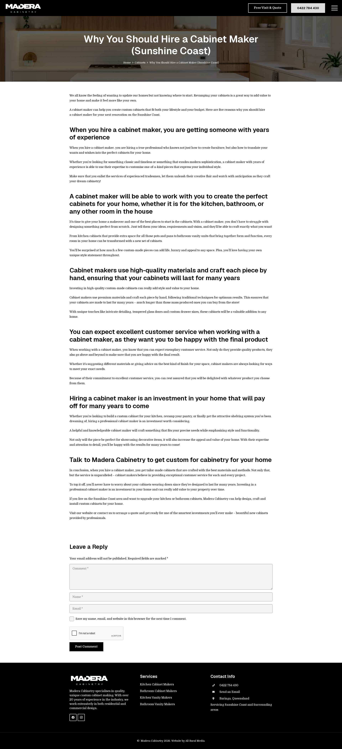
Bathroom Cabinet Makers (158, 691)
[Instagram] (81, 717)
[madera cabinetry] (23, 8)
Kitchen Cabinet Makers (157, 684)
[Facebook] (73, 717)
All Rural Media (194, 740)
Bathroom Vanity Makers (157, 704)
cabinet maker (82, 114)
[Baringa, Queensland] (215, 698)
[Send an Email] (215, 692)
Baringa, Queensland (234, 698)
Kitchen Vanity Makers (156, 697)
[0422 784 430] (215, 685)
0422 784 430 (228, 685)
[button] (334, 8)
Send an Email (229, 692)
